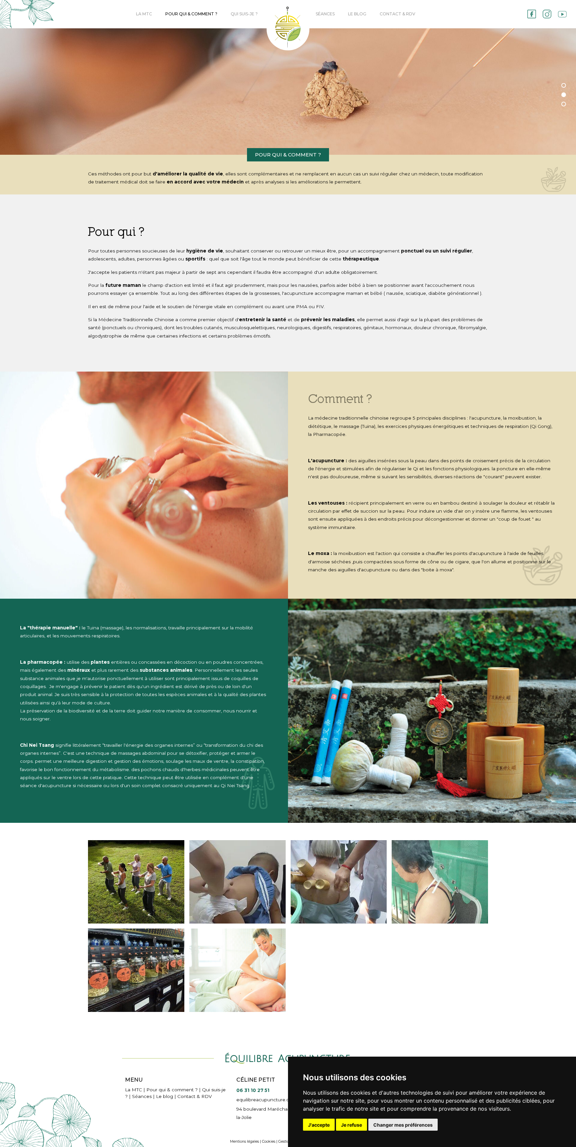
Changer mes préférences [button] (403, 1125)
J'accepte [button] (319, 1125)
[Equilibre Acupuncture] (136, 882)
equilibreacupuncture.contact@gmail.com (284, 1099)
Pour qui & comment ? (191, 13)
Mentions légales (244, 1141)
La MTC (144, 13)
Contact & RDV (397, 13)
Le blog (357, 13)
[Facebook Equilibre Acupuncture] (531, 14)
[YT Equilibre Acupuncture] (562, 14)
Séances (325, 13)
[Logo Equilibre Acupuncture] (288, 28)
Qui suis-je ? (244, 13)
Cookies (268, 1141)
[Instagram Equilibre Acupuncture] (547, 14)
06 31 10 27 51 (252, 1090)
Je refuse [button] (351, 1125)
